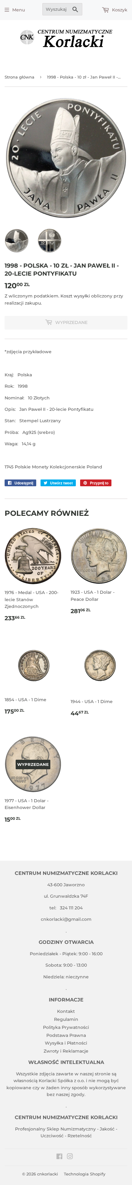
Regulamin (66, 1019)
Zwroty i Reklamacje (66, 1051)
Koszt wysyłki (75, 296)
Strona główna (19, 77)
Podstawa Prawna (66, 1035)
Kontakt (66, 1011)
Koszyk (119, 10)
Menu (18, 10)
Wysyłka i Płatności (66, 1043)
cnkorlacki (47, 1173)
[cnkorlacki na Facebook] (59, 1157)
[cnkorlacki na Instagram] (70, 1157)
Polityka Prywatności (66, 1027)
